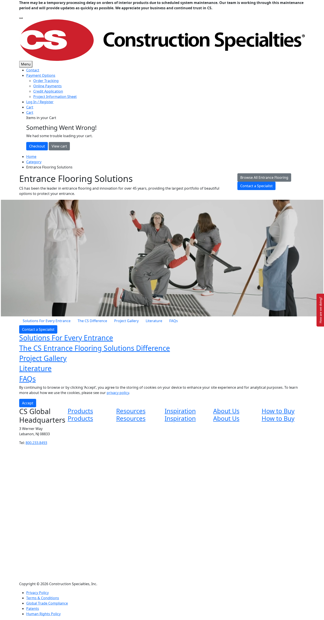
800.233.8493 (36, 442)
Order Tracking (46, 80)
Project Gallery (126, 320)
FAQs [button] (27, 378)
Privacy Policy (37, 592)
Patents (32, 608)
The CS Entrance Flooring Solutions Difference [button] (94, 348)
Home (31, 156)
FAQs (173, 320)
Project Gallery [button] (43, 358)
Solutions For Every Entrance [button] (66, 337)
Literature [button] (35, 368)
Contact (32, 70)
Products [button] (80, 411)
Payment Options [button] (40, 75)
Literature (154, 320)
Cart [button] (29, 112)
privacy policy (118, 392)
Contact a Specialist (256, 185)
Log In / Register (40, 101)
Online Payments (47, 86)
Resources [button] (130, 411)
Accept (27, 403)
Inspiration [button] (180, 411)
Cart (29, 107)
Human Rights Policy (43, 613)
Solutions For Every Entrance (47, 320)
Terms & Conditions (42, 598)
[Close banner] (21, 18)
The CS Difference (92, 320)
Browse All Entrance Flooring (264, 177)
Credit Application (48, 91)
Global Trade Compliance (47, 603)
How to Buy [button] (278, 411)
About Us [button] (226, 411)
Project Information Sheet (55, 96)
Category (33, 161)
